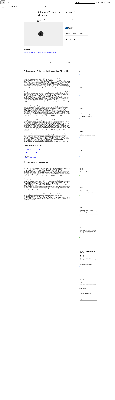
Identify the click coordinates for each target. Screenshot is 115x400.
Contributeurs (68, 62)
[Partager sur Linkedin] (78, 39)
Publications (52, 62)
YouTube (40, 152)
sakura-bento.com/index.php (30, 157)
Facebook (29, 149)
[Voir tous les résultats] (94, 2)
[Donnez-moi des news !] (66, 39)
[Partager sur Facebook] (70, 39)
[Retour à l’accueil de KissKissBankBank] (7, 2)
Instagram (29, 152)
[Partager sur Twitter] (74, 39)
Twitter (39, 149)
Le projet (45, 62)
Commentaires (60, 62)
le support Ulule (53, 6)
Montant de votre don (84, 297)
